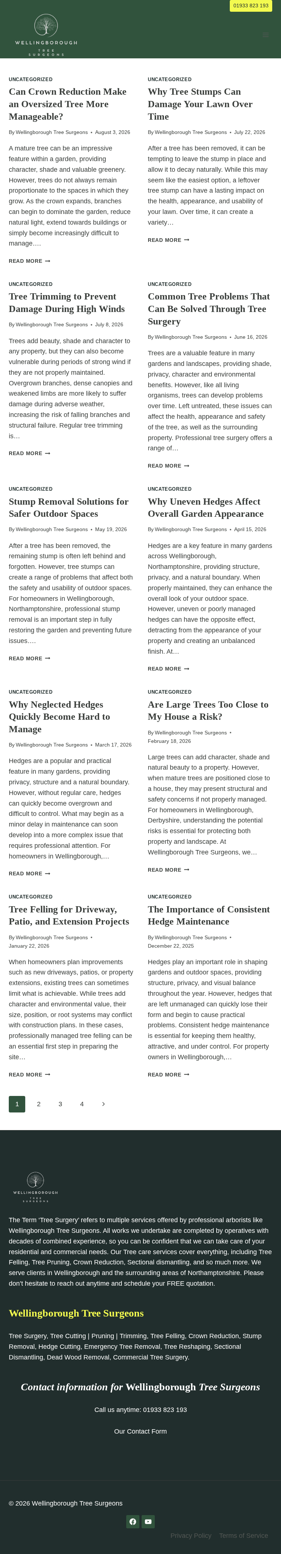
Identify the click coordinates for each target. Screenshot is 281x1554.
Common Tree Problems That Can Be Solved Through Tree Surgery (209, 309)
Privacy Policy (191, 1535)
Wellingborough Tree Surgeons (52, 132)
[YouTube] (148, 1521)
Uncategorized (30, 79)
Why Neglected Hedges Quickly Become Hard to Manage (59, 717)
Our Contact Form (140, 1431)
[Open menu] (265, 35)
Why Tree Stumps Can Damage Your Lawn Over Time (200, 104)
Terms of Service (243, 1535)
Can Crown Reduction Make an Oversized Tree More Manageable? (68, 104)
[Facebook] (132, 1521)
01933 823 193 (251, 5)
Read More (29, 261)
